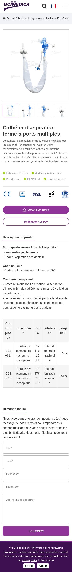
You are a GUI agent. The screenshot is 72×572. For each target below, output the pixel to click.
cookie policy (29, 560)
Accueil (11, 18)
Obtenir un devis (38, 209)
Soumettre (36, 531)
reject (29, 565)
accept (43, 565)
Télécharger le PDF (36, 221)
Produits (22, 18)
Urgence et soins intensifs (45, 18)
